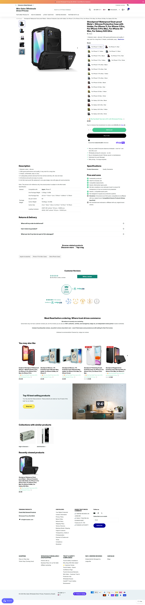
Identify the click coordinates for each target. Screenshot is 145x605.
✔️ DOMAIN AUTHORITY (82, 525)
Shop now (29, 406)
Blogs (108, 559)
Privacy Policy (60, 517)
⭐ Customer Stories (68, 565)
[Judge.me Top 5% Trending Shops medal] (96, 301)
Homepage (19, 18)
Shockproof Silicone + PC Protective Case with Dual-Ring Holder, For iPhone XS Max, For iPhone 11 (49, 370)
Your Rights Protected (62, 512)
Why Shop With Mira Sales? (70, 563)
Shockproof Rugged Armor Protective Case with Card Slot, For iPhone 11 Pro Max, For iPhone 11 (116, 369)
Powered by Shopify (49, 594)
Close (143, 2)
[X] (101, 513)
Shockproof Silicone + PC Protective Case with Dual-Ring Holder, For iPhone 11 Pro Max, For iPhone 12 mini (72, 370)
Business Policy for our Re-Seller (50, 563)
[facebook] (98, 513)
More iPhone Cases (55, 256)
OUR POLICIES (60, 509)
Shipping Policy (60, 523)
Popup (123, 119)
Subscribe (99, 525)
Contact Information (61, 514)
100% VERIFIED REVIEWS (93, 556)
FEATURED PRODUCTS (22, 14)
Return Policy (59, 519)
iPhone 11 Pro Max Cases (40, 256)
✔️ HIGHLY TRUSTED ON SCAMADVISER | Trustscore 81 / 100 (82, 520)
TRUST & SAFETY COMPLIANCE (69, 556)
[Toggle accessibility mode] (128, 5)
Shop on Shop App (24, 559)
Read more (121, 39)
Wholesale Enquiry (68, 578)
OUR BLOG (110, 556)
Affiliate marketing (46, 565)
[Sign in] (123, 10)
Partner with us (45, 560)
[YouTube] (94, 513)
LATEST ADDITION (48, 14)
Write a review (87, 276)
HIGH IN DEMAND (36, 14)
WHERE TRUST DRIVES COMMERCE (81, 510)
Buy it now (107, 135)
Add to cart (109, 130)
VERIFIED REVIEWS (61, 14)
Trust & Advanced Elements (70, 572)
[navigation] (15, 5)
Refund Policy (59, 521)
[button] (91, 128)
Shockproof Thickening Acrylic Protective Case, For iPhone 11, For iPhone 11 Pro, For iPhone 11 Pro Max (94, 370)
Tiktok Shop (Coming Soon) (26, 561)
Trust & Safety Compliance (70, 560)
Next (33, 5)
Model (89, 43)
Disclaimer (58, 544)
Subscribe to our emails (100, 516)
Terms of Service (60, 526)
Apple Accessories (25, 256)
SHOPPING (22, 556)
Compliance (59, 542)
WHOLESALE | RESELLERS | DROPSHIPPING (50, 556)
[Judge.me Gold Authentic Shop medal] (75, 301)
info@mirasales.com (27, 519)
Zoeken (90, 9)
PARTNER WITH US (73, 14)
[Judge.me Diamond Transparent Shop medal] (68, 301)
